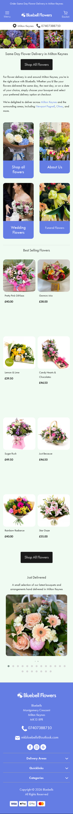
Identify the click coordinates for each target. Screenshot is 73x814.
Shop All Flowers (37, 64)
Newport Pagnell (45, 106)
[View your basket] (65, 14)
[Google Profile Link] (43, 746)
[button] (8, 666)
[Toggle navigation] (7, 14)
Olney (59, 106)
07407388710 (51, 26)
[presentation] (35, 661)
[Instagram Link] (37, 746)
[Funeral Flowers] (55, 201)
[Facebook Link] (30, 746)
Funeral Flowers (54, 228)
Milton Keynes (49, 102)
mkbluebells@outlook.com (39, 737)
